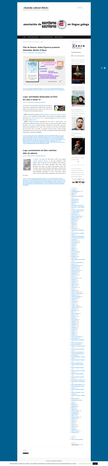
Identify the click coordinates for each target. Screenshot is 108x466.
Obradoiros (73, 322)
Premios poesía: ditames (77, 380)
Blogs (72, 222)
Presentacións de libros (38, 88)
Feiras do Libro (35, 135)
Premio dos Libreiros (76, 336)
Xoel (59, 142)
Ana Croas (29, 179)
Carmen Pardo (51, 179)
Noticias (73, 318)
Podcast (73, 330)
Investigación (74, 301)
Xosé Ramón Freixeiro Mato (43, 143)
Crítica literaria (74, 242)
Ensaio (29, 135)
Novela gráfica (74, 319)
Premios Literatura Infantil (77, 364)
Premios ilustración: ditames (77, 360)
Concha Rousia (47, 89)
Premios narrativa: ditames (77, 373)
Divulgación (74, 256)
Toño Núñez (51, 171)
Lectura (73, 302)
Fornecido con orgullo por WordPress (54, 461)
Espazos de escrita (75, 270)
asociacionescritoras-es (40, 52)
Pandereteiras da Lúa (27, 142)
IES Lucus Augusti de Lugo (36, 181)
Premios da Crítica (75, 344)
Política (73, 335)
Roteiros (73, 409)
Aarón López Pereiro (55, 178)
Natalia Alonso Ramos (38, 183)
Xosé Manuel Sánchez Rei (35, 118)
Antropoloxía (74, 199)
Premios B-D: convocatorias (77, 339)
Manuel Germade (31, 140)
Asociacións (74, 213)
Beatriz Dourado (39, 179)
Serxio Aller (47, 142)
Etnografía (73, 273)
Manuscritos (74, 310)
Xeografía (73, 429)
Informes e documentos (76, 293)
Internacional (74, 298)
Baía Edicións (61, 137)
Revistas (73, 407)
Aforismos (73, 193)
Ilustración (73, 290)
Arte (72, 204)
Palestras (73, 326)
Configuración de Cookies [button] (84, 463)
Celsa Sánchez (40, 89)
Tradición (73, 424)
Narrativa (30, 88)
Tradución (73, 426)
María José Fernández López (47, 182)
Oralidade (73, 324)
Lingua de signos (75, 305)
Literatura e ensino (75, 307)
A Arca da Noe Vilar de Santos (54, 88)
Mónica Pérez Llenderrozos (59, 182)
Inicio (24, 37)
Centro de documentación (77, 439)
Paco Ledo (58, 140)
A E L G (73, 438)
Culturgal (73, 244)
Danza (72, 247)
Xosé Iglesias (25, 185)
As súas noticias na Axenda (46, 37)
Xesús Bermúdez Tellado (59, 183)
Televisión (73, 418)
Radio (72, 403)
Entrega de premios (75, 265)
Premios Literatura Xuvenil (77, 367)
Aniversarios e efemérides (77, 196)
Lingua (39, 135)
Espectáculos (74, 271)
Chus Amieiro (30, 138)
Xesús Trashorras (54, 142)
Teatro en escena (75, 417)
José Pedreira (46, 139)
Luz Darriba (27, 182)
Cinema (73, 227)
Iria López (35, 139)
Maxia (72, 312)
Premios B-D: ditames (76, 343)
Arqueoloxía (74, 200)
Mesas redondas (75, 313)
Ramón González (35, 142)
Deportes (73, 250)
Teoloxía (73, 420)
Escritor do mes (75, 268)
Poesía (46, 135)
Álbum (72, 194)
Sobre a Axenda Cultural (33, 37)
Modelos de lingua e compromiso (48, 114)
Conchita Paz (36, 138)
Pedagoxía (73, 327)
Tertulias (73, 421)
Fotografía (73, 281)
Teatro (72, 415)
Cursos (73, 245)
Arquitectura (74, 202)
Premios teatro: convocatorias (78, 381)
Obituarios (73, 321)
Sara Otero (46, 183)
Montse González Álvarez (28, 183)
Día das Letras (74, 251)
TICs (72, 423)
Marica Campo (33, 119)
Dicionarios (74, 253)
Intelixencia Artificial (76, 296)
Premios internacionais (76, 363)
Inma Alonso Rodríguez (47, 181)
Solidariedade (74, 414)
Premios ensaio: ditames (77, 352)
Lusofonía (73, 309)
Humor (72, 289)
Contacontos (74, 241)
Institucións (74, 295)
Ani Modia (33, 179)
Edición (73, 258)
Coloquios (73, 228)
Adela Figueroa (32, 125)
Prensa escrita (74, 398)
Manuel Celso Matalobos (35, 182)
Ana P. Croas (51, 137)
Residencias (74, 406)
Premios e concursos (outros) (78, 346)
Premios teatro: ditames (76, 384)
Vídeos (72, 428)
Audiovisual (74, 214)
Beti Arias (25, 138)
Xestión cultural (75, 431)
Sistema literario (75, 411)
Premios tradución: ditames (77, 389)
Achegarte (73, 190)
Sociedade (73, 412)
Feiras (72, 276)
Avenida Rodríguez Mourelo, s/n (41, 161)
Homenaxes (74, 287)
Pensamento (74, 329)
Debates (73, 248)
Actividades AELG (75, 191)
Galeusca (73, 282)
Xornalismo (74, 432)
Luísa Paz (57, 139)
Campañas (73, 224)
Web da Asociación (59, 37)
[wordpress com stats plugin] (25, 453)
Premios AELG (74, 338)
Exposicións (74, 275)
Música (43, 135)
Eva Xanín (42, 138)
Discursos (73, 254)
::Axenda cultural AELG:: (36, 7)
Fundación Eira (62, 89)
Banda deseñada (75, 217)
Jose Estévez (40, 139)
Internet (73, 299)
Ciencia (73, 225)
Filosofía (73, 279)
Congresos (73, 239)
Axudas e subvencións (76, 216)
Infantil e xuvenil (75, 292)
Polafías (73, 333)
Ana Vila (56, 137)
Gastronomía (74, 284)
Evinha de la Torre (54, 89)
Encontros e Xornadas (76, 262)
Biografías (73, 220)
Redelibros (42, 142)
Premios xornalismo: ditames (78, 395)
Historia (73, 285)
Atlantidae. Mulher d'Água (31, 89)
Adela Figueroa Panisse (43, 137)
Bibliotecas (73, 219)
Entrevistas (73, 267)
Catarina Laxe (57, 179)
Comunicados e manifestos (77, 230)
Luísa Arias (52, 139)
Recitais (43, 178)
